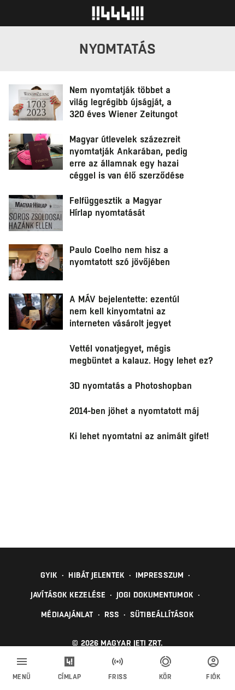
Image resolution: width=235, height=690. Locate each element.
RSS (111, 614)
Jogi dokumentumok (154, 594)
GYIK (48, 575)
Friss (117, 677)
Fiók (213, 677)
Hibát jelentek (96, 575)
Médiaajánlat (67, 614)
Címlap (69, 677)
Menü (22, 677)
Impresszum (160, 575)
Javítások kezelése (68, 594)
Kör (165, 677)
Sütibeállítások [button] (162, 614)
